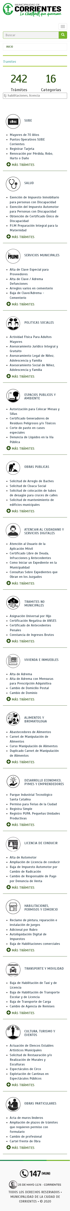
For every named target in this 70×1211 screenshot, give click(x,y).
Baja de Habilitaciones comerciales (35, 944)
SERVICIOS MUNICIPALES (42, 255)
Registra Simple (21, 809)
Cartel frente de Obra (25, 1141)
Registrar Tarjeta (22, 149)
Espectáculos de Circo (25, 1069)
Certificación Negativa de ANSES (33, 621)
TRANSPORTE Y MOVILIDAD (44, 969)
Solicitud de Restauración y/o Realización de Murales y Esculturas (31, 1060)
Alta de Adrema (21, 674)
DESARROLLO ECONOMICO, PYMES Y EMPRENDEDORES (44, 782)
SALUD (29, 183)
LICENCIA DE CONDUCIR (41, 843)
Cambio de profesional (26, 1137)
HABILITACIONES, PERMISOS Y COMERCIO (41, 908)
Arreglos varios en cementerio (31, 288)
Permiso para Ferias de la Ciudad (33, 804)
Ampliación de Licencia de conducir (35, 862)
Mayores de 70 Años (24, 135)
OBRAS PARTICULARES (40, 1103)
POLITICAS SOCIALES (39, 323)
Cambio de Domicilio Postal (29, 688)
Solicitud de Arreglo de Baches (32, 481)
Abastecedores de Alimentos (30, 732)
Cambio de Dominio (23, 693)
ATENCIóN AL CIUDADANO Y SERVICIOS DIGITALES (44, 531)
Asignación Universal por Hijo (30, 616)
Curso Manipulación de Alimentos (34, 746)
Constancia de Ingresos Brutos (32, 635)
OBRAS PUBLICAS (36, 467)
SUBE (28, 120)
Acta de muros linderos (26, 1118)
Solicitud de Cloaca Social (28, 486)
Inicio (9, 46)
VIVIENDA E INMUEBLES (41, 660)
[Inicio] (32, 11)
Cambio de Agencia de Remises (32, 1006)
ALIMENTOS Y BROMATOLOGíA (35, 719)
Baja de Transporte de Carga (30, 1002)
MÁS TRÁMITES (22, 165)
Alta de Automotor (23, 857)
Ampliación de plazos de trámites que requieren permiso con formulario (34, 1127)
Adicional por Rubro (24, 930)
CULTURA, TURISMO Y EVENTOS (39, 1033)
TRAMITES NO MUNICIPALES (34, 603)
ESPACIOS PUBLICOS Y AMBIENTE (40, 397)
